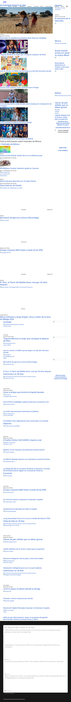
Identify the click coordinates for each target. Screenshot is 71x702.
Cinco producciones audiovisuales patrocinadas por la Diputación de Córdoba (26, 105)
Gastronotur (22, 6)
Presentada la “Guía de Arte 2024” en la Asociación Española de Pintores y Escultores (32, 646)
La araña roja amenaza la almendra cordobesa (20, 411)
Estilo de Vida (49, 6)
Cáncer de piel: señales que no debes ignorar (61, 105)
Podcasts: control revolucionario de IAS (18, 598)
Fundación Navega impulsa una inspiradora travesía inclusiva (26, 459)
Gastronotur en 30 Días (13, 374)
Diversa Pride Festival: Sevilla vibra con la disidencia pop (21, 155)
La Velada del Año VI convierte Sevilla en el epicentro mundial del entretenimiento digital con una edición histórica (26, 470)
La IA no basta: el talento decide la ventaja (16, 122)
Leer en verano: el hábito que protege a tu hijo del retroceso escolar (25, 71)
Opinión (62, 6)
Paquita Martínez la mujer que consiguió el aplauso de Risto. (23, 54)
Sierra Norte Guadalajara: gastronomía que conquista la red (26, 402)
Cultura (41, 6)
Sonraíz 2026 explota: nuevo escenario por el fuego (19, 87)
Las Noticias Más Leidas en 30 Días (19, 627)
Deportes (29, 6)
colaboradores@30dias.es (9, 693)
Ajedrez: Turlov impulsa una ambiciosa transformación (24, 450)
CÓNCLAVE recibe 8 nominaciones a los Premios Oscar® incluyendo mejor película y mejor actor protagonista (32, 631)
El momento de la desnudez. (62, 19)
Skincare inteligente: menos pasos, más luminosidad (23, 558)
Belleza (58, 93)
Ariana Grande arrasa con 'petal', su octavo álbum (62, 52)
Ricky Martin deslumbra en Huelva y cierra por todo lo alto (62, 66)
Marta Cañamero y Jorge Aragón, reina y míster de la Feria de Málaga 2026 (25, 318)
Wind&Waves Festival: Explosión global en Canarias (19, 168)
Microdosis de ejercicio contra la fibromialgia (19, 217)
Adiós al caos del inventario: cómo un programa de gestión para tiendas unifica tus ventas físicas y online (25, 618)
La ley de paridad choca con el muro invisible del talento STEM (26, 518)
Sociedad (15, 6)
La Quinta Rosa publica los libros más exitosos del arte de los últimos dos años (34, 661)
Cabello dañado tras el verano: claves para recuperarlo (62, 117)
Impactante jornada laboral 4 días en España (20, 509)
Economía (36, 6)
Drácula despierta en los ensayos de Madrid (16, 139)
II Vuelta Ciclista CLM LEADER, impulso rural (22, 440)
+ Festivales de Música (9, 144)
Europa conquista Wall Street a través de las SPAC (21, 250)
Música (58, 41)
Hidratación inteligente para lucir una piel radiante (22, 568)
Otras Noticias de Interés (11, 185)
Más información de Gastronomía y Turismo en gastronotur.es (19, 376)
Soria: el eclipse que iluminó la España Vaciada (23, 392)
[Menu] (67, 6)
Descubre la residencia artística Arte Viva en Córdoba (23, 38)
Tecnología (56, 6)
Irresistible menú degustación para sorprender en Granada (25, 421)
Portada (9, 6)
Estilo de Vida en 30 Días (14, 521)
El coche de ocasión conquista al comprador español (23, 499)
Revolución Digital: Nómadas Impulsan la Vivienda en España (26, 608)
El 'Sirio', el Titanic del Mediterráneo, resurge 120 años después (23, 283)
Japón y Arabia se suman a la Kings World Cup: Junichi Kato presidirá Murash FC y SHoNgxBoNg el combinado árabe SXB (35, 677)
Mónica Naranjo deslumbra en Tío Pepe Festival (18, 181)
